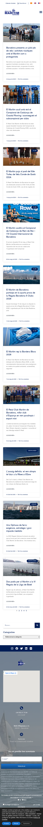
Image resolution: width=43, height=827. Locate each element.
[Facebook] (17, 648)
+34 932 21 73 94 (21, 712)
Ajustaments (26, 823)
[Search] (37, 625)
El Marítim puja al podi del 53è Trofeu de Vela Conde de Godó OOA (21, 175)
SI (20, 800)
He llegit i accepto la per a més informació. (22, 806)
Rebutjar (16, 823)
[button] (41, 12)
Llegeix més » (10, 73)
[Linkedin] (26, 648)
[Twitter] (21, 648)
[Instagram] (12, 648)
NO (24, 800)
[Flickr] (31, 648)
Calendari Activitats (10, 3)
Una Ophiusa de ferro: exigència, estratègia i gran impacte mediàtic (19, 528)
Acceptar (6, 823)
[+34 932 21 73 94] (21, 708)
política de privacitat (26, 805)
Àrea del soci (22, 3)
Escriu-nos (21, 739)
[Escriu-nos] (21, 734)
